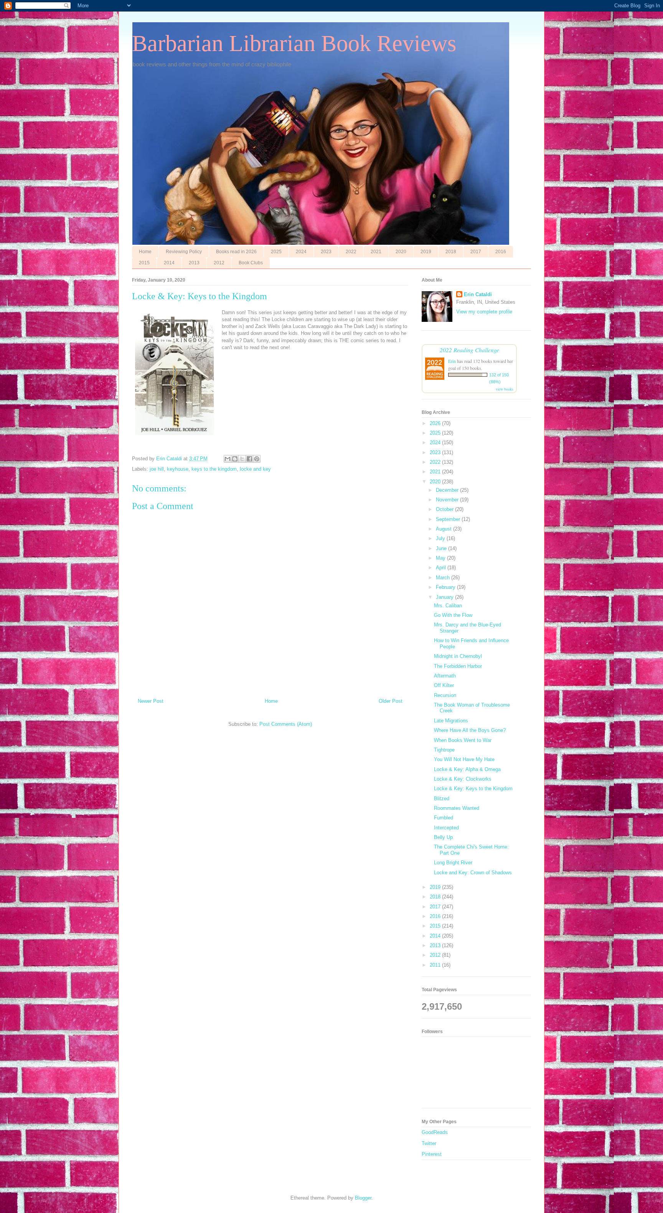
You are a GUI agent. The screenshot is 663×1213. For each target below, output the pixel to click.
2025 (276, 251)
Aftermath (445, 676)
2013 (194, 262)
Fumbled (443, 818)
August (444, 529)
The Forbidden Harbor (458, 666)
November (448, 500)
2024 (301, 251)
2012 (219, 262)
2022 (351, 251)
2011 (436, 965)
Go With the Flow (453, 615)
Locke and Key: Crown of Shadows (473, 872)
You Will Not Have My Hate (464, 759)
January (445, 597)
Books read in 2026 (236, 251)
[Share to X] (242, 459)
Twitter (429, 1143)
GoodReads (435, 1132)
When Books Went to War (462, 740)
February (446, 587)
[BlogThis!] (235, 459)
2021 (376, 251)
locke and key (255, 469)
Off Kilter (444, 685)
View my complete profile (484, 312)
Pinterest (432, 1154)
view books (504, 389)
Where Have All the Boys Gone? (470, 730)
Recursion (445, 695)
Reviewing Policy (184, 251)
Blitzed (441, 798)
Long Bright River (453, 862)
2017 (475, 251)
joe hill (157, 469)
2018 (450, 251)
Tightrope (444, 750)
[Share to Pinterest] (257, 459)
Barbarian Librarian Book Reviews (294, 43)
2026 (436, 423)
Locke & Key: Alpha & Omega (467, 769)
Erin (452, 361)
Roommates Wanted (456, 808)
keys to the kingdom (214, 469)
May (441, 558)
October (445, 509)
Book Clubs (251, 262)
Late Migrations (451, 721)
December (448, 490)
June (442, 548)
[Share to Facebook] (249, 459)
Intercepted (446, 828)
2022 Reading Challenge (469, 350)
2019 (426, 251)
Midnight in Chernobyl (458, 656)
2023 (326, 251)
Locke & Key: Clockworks (462, 779)
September (449, 519)
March (443, 577)
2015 (144, 262)
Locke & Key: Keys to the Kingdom (473, 788)
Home (145, 251)
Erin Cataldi (478, 294)
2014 (169, 262)
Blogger (363, 1198)
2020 (401, 251)
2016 (500, 251)
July (441, 538)
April (441, 567)
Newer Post (150, 701)
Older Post (390, 701)
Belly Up (443, 837)
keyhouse (177, 469)
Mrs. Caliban (448, 605)
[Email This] (227, 459)
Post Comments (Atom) (285, 724)
